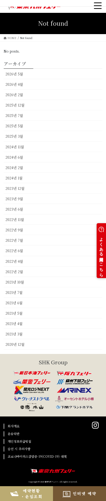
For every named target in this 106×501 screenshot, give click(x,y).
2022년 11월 (14, 219)
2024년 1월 (14, 177)
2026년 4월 (14, 84)
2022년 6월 (14, 250)
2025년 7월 (14, 115)
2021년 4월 (14, 323)
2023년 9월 (14, 198)
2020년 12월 (15, 344)
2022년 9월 (14, 229)
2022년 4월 (14, 261)
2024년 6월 (14, 157)
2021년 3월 (14, 333)
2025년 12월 (15, 105)
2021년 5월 (14, 313)
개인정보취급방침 (19, 441)
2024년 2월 (14, 167)
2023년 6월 (14, 209)
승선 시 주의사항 (19, 448)
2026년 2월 (14, 94)
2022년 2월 (14, 271)
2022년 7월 (14, 240)
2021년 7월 (14, 292)
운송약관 (13, 433)
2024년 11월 (14, 146)
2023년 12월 (15, 188)
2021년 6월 (14, 302)
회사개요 (13, 426)
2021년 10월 (14, 282)
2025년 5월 (14, 125)
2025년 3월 (14, 136)
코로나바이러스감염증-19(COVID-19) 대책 (37, 456)
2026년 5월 (14, 73)
